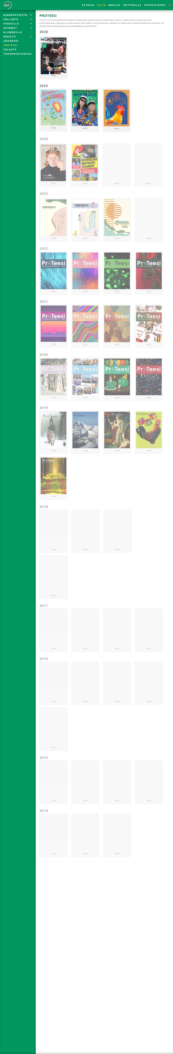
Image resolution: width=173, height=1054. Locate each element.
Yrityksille (132, 5)
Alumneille (12, 32)
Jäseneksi (11, 40)
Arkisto (9, 36)
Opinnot (10, 27)
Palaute (10, 49)
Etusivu (88, 5)
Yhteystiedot (155, 5)
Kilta (101, 5)
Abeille (114, 5)
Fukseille (11, 23)
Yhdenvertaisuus (17, 53)
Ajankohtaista (15, 14)
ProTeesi (10, 45)
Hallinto (10, 19)
